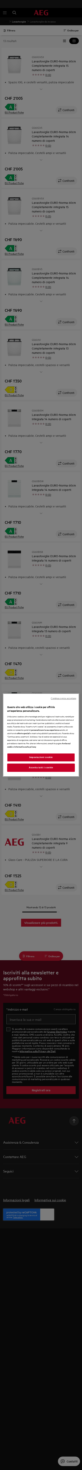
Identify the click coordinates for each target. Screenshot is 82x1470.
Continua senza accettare (63, 698)
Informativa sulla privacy (25, 746)
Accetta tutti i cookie (41, 767)
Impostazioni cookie (41, 757)
